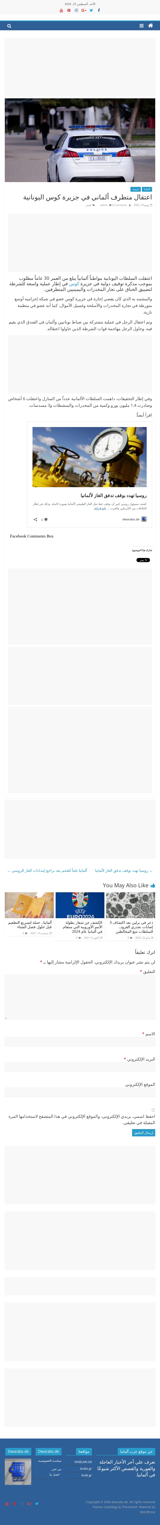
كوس (88, 205)
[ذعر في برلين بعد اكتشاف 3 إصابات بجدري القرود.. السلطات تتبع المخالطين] (130, 895)
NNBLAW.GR (83, 1462)
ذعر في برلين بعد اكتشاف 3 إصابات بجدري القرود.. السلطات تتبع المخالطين (131, 927)
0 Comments (119, 205)
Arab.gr (86, 1475)
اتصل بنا (54, 1474)
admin (104, 205)
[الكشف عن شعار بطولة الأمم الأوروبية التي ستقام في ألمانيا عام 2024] (80, 895)
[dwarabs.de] (150, 25)
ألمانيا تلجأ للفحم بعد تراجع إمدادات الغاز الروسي (47, 870)
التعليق (147, 971)
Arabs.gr (86, 1468)
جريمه (135, 189)
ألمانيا (147, 189)
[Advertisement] (80, 67)
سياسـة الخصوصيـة (49, 1461)
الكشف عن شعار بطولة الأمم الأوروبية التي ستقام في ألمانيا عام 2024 (82, 927)
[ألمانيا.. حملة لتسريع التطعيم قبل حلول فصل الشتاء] (29, 895)
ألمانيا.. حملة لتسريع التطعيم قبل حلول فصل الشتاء (30, 924)
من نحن (56, 1469)
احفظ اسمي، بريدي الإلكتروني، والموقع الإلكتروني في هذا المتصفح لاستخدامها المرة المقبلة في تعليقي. (82, 1119)
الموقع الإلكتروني (140, 1084)
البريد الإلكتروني (139, 1059)
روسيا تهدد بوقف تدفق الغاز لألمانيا (124, 870)
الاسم (148, 1034)
